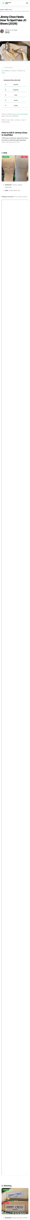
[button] (27, 3)
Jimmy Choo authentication (20, 114)
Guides (2, 9)
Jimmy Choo (8, 9)
